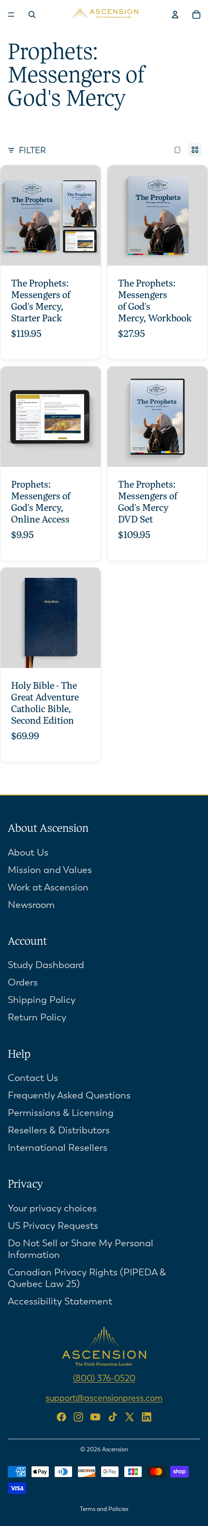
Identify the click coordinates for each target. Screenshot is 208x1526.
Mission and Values (50, 869)
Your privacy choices (52, 1208)
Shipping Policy (41, 999)
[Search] (32, 14)
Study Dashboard (46, 964)
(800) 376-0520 (104, 1378)
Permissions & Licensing (61, 1112)
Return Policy (37, 1017)
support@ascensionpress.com (104, 1398)
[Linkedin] (146, 1417)
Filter (32, 150)
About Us (28, 852)
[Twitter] (129, 1417)
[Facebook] (61, 1417)
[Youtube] (95, 1417)
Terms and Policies (104, 1509)
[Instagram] (78, 1417)
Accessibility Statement (60, 1301)
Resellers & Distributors (59, 1130)
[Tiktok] (113, 1417)
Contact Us (33, 1077)
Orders (23, 982)
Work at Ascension (48, 887)
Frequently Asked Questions (69, 1095)
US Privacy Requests (53, 1225)
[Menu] (11, 14)
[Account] (175, 14)
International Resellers (57, 1147)
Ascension (115, 1449)
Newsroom (31, 904)
